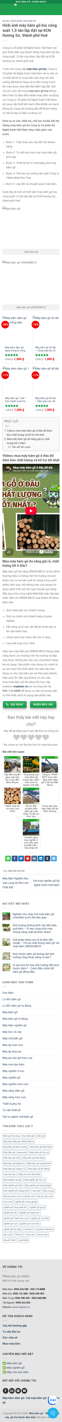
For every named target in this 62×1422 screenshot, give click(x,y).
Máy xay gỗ (48, 1191)
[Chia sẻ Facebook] (15, 858)
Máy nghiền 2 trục (13, 1071)
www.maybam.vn (21, 1307)
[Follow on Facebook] (6, 1391)
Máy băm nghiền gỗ (14, 1025)
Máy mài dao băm (13, 1064)
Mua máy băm (11, 1343)
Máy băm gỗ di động (15, 1018)
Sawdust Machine (44, 1229)
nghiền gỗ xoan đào (29, 1223)
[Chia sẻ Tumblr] (47, 858)
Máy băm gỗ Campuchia (15, 1152)
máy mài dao (9, 1174)
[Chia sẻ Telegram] (54, 858)
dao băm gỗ (28, 1136)
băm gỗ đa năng (11, 1136)
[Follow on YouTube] (24, 1391)
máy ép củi (28, 1196)
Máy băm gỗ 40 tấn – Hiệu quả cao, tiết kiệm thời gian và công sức (45, 400)
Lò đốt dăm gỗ (11, 999)
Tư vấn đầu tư (11, 1331)
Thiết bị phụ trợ (11, 1103)
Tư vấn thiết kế (11, 1110)
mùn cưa (7, 1201)
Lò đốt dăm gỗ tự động (16, 1005)
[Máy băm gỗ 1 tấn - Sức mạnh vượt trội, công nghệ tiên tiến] (16, 380)
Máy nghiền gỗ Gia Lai (34, 1180)
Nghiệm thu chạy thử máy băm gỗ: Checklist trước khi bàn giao (34, 915)
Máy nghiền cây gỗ (12, 1180)
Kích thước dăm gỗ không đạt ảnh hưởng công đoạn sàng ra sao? (33, 955)
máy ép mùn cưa (44, 1196)
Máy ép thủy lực (12, 1051)
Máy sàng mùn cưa (14, 1097)
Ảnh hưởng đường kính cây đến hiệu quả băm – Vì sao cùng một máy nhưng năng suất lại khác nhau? (35, 928)
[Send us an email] (12, 1391)
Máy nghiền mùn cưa (15, 1084)
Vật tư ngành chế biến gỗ (17, 1116)
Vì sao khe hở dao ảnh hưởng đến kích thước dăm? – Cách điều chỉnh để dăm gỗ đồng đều (36, 968)
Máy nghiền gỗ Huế (12, 1185)
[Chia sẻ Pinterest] (28, 858)
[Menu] (4, 9)
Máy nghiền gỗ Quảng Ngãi (38, 1185)
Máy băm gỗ (10, 1012)
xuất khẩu (23, 1240)
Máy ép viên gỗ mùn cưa (17, 1058)
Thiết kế (19, 1234)
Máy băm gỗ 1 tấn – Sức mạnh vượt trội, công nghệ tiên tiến (16, 400)
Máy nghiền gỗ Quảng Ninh (16, 1191)
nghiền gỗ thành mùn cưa (15, 1218)
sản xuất (7, 1234)
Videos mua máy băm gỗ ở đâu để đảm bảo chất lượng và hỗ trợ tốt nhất (29, 433)
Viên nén (30, 1234)
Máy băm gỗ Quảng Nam (39, 1163)
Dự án (5, 21)
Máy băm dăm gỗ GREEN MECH (18, 1141)
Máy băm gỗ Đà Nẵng (38, 1169)
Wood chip (42, 1234)
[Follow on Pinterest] (18, 1391)
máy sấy (36, 1191)
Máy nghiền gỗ (11, 1077)
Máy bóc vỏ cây (11, 1031)
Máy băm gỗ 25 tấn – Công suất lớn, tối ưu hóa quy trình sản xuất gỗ (45, 349)
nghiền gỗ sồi (10, 1212)
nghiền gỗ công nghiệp (26, 1201)
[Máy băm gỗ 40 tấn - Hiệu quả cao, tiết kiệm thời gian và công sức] (46, 380)
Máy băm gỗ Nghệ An (13, 1163)
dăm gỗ (41, 1136)
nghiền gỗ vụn (10, 1223)
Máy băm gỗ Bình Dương (15, 1147)
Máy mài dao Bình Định (30, 1174)
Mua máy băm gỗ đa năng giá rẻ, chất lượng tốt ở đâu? (28, 441)
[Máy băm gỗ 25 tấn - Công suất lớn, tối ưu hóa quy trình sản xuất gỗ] (46, 329)
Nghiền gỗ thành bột (30, 1212)
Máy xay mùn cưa (11, 1196)
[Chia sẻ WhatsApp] (8, 858)
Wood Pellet (9, 1240)
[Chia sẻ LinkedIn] (41, 858)
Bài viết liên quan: (21, 447)
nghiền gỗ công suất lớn (15, 1207)
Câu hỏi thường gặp (14, 1325)
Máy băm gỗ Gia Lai (39, 1152)
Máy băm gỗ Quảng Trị (14, 1169)
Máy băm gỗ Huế (11, 1158)
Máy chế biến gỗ (12, 1038)
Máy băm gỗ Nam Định (33, 1158)
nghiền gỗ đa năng (12, 1229)
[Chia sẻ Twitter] (21, 858)
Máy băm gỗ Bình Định (41, 1147)
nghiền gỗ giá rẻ (37, 1207)
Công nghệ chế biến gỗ (23, 21)
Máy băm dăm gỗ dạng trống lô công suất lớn (15, 349)
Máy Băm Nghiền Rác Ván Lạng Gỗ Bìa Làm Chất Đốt (15, 883)
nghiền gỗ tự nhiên (40, 1218)
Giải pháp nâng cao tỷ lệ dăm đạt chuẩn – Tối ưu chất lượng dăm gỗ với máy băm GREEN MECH (36, 943)
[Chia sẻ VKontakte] (34, 858)
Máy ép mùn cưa (12, 1045)
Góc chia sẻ (9, 1337)
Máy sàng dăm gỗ (13, 1090)
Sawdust (28, 1229)
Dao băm (8, 992)
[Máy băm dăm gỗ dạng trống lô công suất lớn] (15, 329)
